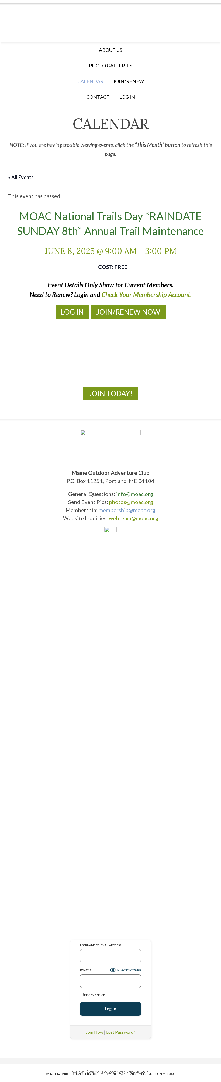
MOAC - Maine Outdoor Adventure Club (110, 21)
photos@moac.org (131, 502)
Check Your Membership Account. (147, 294)
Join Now (94, 1032)
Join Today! (110, 393)
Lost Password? (120, 1032)
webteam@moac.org (133, 518)
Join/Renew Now (128, 312)
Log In (72, 312)
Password (87, 969)
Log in (127, 97)
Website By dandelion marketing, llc (71, 1074)
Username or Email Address (100, 945)
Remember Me (94, 995)
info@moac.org (134, 494)
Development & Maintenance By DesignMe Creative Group (136, 1074)
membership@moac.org (127, 510)
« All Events (21, 177)
